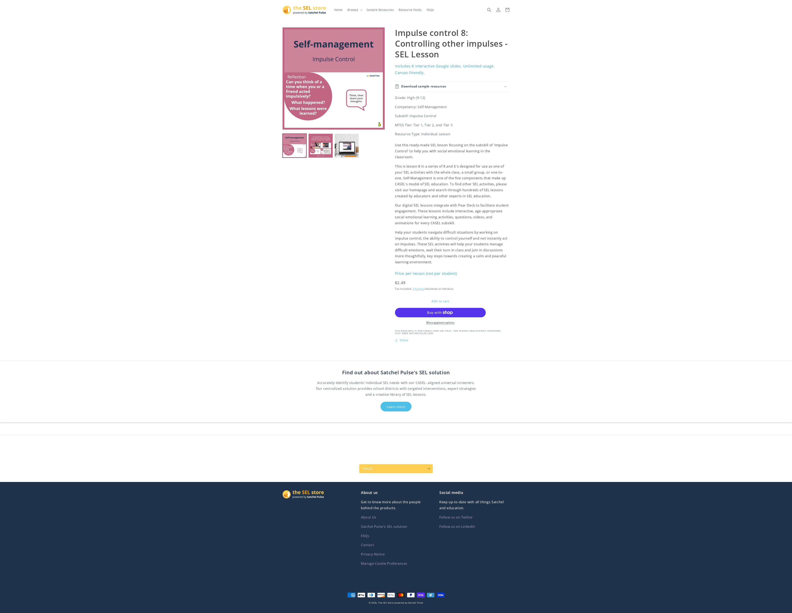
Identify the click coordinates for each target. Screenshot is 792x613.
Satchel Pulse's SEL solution (384, 526)
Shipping (418, 289)
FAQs (365, 536)
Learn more (396, 407)
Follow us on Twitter (456, 517)
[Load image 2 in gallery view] (320, 146)
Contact (367, 545)
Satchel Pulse (415, 602)
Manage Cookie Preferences (384, 563)
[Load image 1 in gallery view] (294, 146)
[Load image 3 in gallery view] (347, 146)
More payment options (440, 322)
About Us (368, 517)
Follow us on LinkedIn (457, 526)
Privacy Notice (373, 554)
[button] (354, 10)
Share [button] (404, 340)
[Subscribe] (428, 469)
